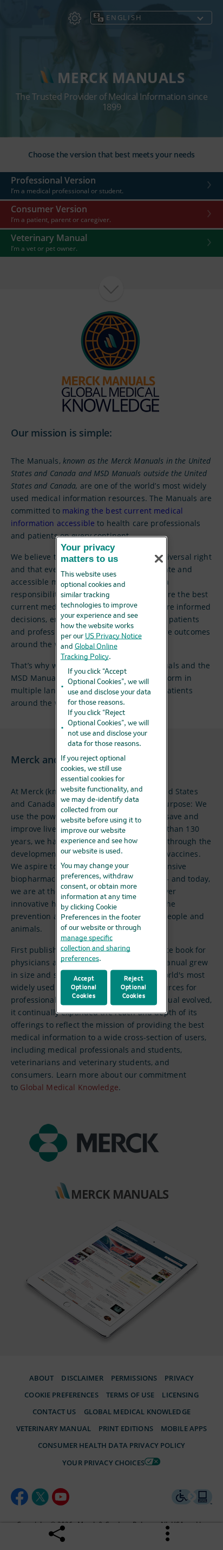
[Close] (158, 559)
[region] (111, 775)
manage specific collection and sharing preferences (95, 948)
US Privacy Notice (113, 636)
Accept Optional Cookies (84, 987)
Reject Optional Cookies (134, 987)
